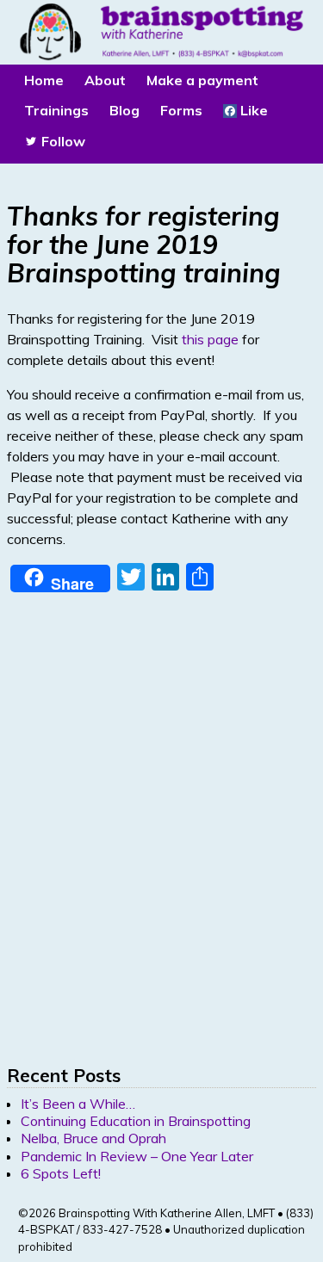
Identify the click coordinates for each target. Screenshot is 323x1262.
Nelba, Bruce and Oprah (93, 1138)
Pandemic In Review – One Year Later (137, 1156)
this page (210, 339)
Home (44, 80)
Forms (181, 110)
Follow (61, 141)
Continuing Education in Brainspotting (136, 1120)
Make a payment (202, 80)
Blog (124, 110)
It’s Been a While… (78, 1103)
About (105, 80)
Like (252, 110)
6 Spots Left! (61, 1173)
